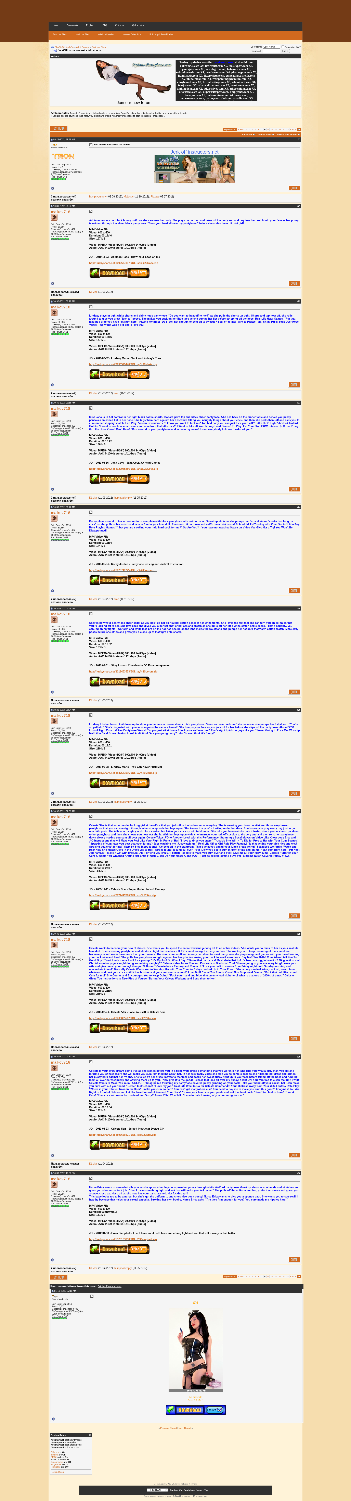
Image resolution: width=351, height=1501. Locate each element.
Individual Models (106, 34)
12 (280, 129)
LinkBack (247, 134)
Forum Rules (57, 1472)
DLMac (93, 291)
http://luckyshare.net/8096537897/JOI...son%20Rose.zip (123, 263)
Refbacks (56, 1467)
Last (293, 129)
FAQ (105, 25)
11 (276, 129)
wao (116, 393)
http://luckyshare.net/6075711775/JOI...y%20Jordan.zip (123, 570)
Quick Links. (138, 25)
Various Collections (132, 34)
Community (72, 25)
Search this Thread (287, 134)
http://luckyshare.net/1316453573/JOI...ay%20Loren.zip (123, 671)
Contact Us (176, 1490)
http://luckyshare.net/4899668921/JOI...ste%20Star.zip (122, 1134)
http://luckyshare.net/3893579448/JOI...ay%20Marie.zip (123, 364)
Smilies (54, 1454)
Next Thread (185, 1428)
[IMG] (53, 1457)
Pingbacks (56, 1464)
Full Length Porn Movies (161, 34)
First (241, 129)
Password (256, 51)
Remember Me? (293, 47)
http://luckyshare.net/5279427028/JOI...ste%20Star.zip (122, 895)
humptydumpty (98, 196)
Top (206, 1490)
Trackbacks (57, 1462)
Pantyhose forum (193, 1490)
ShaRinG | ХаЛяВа (64, 47)
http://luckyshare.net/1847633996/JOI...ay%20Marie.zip (123, 772)
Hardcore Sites (82, 34)
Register (90, 25)
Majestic (129, 196)
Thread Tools (265, 134)
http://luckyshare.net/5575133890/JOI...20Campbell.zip (123, 1239)
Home (56, 25)
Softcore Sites (60, 34)
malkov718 (60, 212)
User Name (256, 47)
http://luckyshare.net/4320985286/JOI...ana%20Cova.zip (123, 468)
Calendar (119, 25)
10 (271, 129)
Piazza (155, 196)
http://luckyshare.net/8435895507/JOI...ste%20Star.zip (122, 1018)
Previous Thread (168, 1428)
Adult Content (82, 47)
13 (284, 129)
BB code (55, 1452)
